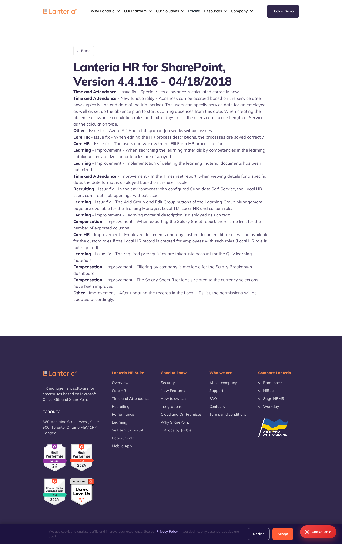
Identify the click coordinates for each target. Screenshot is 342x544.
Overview (120, 382)
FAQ (213, 398)
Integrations (171, 406)
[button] (105, 11)
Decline (258, 534)
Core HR (119, 390)
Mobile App (122, 446)
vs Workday (268, 406)
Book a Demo (283, 11)
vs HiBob (266, 390)
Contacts (217, 406)
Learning (119, 422)
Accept (283, 534)
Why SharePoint (175, 422)
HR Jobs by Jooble (176, 430)
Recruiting (121, 406)
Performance (123, 414)
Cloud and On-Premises (181, 414)
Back (85, 50)
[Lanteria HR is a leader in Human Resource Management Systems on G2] (82, 458)
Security (168, 382)
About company (223, 382)
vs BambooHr (270, 382)
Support (216, 390)
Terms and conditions (227, 414)
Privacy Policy (167, 531)
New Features (173, 390)
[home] (60, 11)
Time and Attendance (131, 398)
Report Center (124, 438)
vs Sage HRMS (271, 398)
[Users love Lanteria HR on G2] (82, 492)
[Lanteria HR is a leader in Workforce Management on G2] (55, 492)
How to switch (173, 398)
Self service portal (127, 430)
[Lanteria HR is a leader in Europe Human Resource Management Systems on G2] (55, 457)
